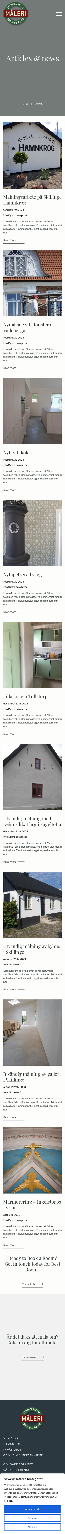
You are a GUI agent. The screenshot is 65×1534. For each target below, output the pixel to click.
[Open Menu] (59, 14)
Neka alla (32, 1526)
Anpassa (32, 1517)
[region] (32, 1503)
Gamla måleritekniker (23, 1455)
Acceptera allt (32, 1509)
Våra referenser (17, 1469)
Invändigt (12, 1449)
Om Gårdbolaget (18, 1464)
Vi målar (10, 1438)
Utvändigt (12, 1443)
